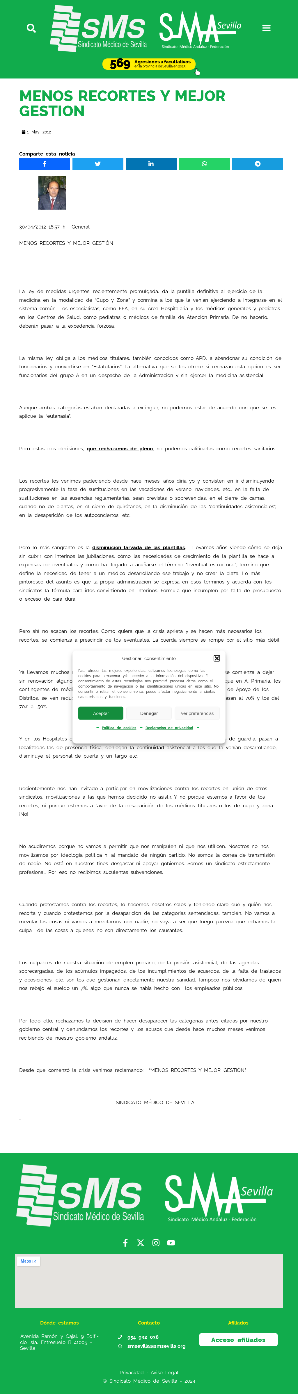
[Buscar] (31, 27)
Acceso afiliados (238, 1339)
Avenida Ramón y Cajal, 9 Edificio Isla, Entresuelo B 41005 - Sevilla (59, 1342)
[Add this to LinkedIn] (151, 164)
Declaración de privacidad (169, 728)
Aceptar (101, 713)
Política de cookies (119, 728)
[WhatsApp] (204, 164)
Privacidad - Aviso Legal (149, 1372)
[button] (217, 658)
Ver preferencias (197, 713)
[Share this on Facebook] (44, 164)
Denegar (149, 713)
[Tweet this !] (97, 164)
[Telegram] (257, 164)
